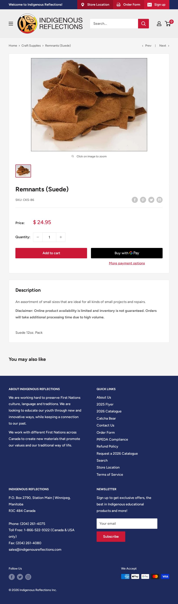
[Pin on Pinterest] (143, 199)
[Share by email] (160, 199)
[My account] (159, 23)
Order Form (106, 432)
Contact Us (105, 425)
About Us (104, 397)
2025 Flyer (105, 404)
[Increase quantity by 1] (60, 237)
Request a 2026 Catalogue (117, 453)
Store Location (108, 467)
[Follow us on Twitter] (20, 577)
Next (162, 45)
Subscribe (111, 536)
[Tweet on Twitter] (151, 199)
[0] (168, 23)
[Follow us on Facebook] (12, 577)
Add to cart (51, 253)
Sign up (159, 5)
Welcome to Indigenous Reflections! (36, 5)
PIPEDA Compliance (112, 439)
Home (13, 45)
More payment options (127, 263)
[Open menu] (11, 23)
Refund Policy (107, 446)
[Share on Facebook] (135, 199)
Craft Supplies (31, 45)
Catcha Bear (106, 418)
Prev (148, 45)
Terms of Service (110, 474)
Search (102, 460)
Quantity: (22, 237)
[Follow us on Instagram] (28, 577)
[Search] (143, 23)
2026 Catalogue (109, 411)
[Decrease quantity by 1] (37, 237)
